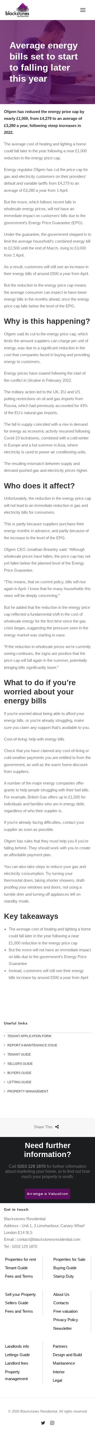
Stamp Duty (63, 1276)
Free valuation (65, 1311)
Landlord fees (16, 1363)
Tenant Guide (16, 1268)
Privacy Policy (65, 1319)
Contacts (61, 1303)
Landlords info (17, 1346)
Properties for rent (20, 1259)
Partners (60, 1346)
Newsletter (62, 1328)
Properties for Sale (69, 1259)
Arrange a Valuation (47, 1194)
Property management (16, 1375)
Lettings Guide (17, 1354)
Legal (57, 1380)
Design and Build (67, 1354)
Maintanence (64, 1363)
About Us (61, 1294)
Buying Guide (65, 1268)
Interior (59, 1372)
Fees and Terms (19, 1276)
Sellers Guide (16, 1303)
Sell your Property (20, 1294)
